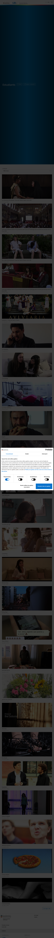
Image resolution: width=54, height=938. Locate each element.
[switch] (20, 479)
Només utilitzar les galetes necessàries (26, 486)
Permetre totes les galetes (44, 486)
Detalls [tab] (27, 453)
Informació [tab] (44, 453)
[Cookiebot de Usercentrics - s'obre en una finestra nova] (46, 450)
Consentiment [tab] (9, 453)
